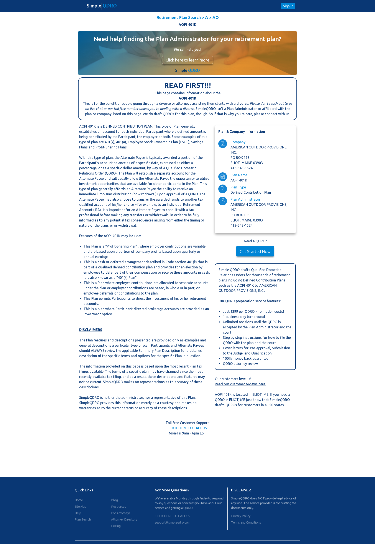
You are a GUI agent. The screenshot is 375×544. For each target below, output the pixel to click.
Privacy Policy (240, 516)
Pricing (116, 526)
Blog (114, 500)
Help (78, 513)
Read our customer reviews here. (240, 384)
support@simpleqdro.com (172, 522)
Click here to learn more (187, 60)
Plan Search (83, 519)
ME (265, 394)
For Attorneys (120, 513)
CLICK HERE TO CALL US (187, 428)
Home (79, 500)
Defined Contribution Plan (250, 192)
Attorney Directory (124, 519)
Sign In (288, 6)
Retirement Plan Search (178, 17)
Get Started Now (255, 251)
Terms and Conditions (246, 522)
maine (247, 163)
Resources (118, 506)
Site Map (80, 506)
